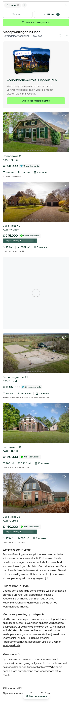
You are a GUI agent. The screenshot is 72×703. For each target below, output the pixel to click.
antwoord (48, 671)
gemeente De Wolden (42, 590)
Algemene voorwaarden (15, 693)
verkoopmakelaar (47, 659)
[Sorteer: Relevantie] (66, 35)
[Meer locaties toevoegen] (24, 5)
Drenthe (18, 594)
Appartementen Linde (15, 641)
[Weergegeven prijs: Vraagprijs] (60, 35)
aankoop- (28, 659)
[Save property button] (64, 117)
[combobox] (48, 5)
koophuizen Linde (38, 641)
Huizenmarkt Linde (13, 602)
